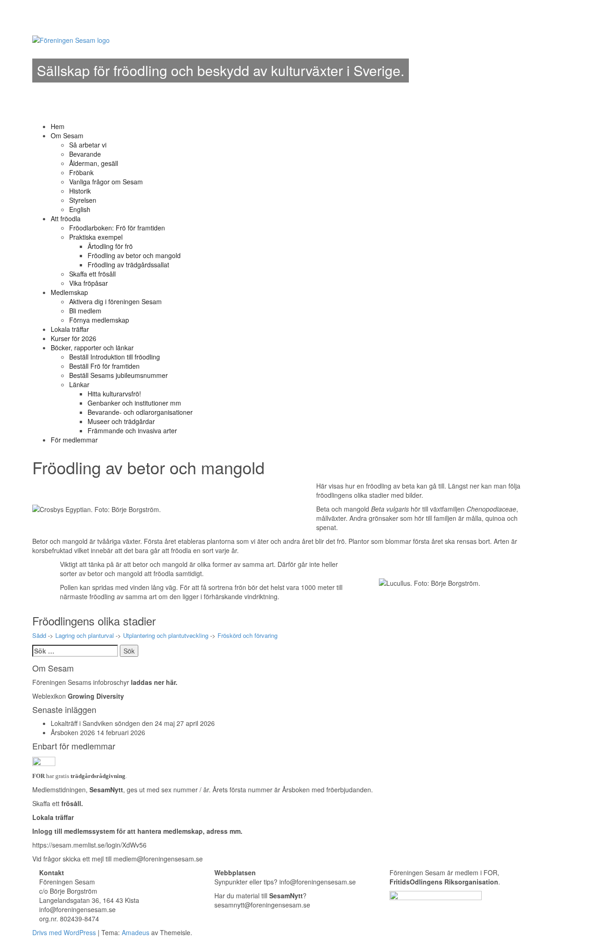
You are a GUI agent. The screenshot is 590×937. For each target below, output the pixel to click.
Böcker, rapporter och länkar (92, 347)
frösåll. (72, 803)
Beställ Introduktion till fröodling (114, 356)
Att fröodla (66, 218)
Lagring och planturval (84, 635)
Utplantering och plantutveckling (165, 635)
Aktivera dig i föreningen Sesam (115, 301)
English (79, 209)
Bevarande (85, 154)
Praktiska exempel (96, 237)
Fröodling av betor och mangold (134, 255)
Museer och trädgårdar (121, 421)
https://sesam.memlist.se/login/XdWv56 (89, 844)
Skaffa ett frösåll (92, 273)
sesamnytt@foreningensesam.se (262, 904)
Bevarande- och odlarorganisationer (140, 412)
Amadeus (135, 932)
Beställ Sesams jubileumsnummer (118, 375)
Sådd (39, 635)
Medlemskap (69, 292)
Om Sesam (67, 135)
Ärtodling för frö (110, 246)
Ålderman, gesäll (93, 163)
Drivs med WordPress (64, 932)
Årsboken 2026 (73, 732)
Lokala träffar (70, 329)
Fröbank (81, 172)
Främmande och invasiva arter (132, 430)
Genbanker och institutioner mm (134, 402)
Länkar (79, 384)
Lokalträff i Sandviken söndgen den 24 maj (113, 723)
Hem (58, 126)
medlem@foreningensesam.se (158, 858)
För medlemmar (74, 439)
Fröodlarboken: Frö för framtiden (117, 227)
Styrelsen (82, 200)
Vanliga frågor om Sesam (106, 181)
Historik (80, 190)
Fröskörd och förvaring (247, 635)
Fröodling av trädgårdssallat (128, 264)
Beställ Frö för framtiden (104, 366)
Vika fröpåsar (88, 283)
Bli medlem (85, 310)
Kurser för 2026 (73, 338)
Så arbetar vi (87, 144)
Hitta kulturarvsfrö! (114, 393)
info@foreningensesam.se (317, 881)
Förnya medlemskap (99, 319)
